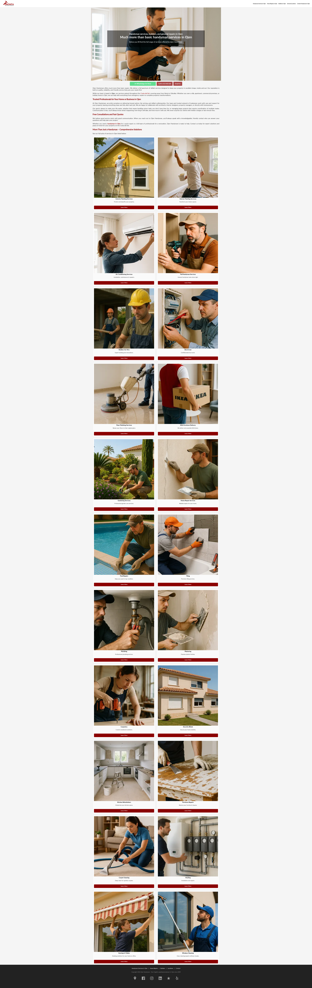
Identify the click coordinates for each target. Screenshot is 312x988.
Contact (178, 968)
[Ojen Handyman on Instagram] (152, 981)
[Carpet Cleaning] (124, 846)
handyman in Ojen (114, 124)
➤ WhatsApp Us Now (143, 84)
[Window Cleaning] (188, 922)
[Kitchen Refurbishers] (124, 771)
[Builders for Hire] (124, 318)
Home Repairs (154, 968)
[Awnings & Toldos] (124, 922)
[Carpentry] (124, 695)
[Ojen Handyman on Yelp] (177, 981)
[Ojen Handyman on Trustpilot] (168, 981)
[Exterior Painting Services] (124, 167)
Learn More (124, 207)
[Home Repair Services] (188, 469)
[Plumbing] (124, 620)
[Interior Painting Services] (188, 167)
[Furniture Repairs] (188, 771)
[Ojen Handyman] (9, 4)
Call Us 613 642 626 (164, 83)
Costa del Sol (145, 93)
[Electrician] (188, 318)
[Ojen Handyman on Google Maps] (135, 981)
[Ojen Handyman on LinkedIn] (160, 981)
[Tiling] (188, 545)
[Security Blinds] (188, 695)
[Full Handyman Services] (188, 243)
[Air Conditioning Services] (124, 243)
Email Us (178, 83)
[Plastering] (188, 620)
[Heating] (188, 846)
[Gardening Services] (124, 469)
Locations (170, 968)
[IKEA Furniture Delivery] (188, 394)
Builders (162, 968)
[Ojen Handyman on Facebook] (143, 981)
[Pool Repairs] (124, 545)
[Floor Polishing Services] (124, 394)
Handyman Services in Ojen (139, 968)
